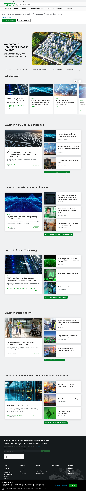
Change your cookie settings (61, 485)
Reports (53, 468)
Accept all (73, 485)
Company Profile (7, 472)
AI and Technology (57, 69)
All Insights (8, 69)
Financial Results (23, 468)
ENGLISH (4, 17)
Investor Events (23, 473)
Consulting (54, 471)
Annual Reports (23, 469)
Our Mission (6, 470)
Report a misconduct (8, 474)
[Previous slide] (75, 81)
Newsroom (6, 478)
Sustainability (70, 69)
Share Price (22, 471)
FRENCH (10, 17)
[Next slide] (79, 81)
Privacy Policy (37, 446)
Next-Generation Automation (40, 69)
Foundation (54, 469)
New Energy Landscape (21, 69)
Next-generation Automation (42, 471)
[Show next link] (79, 70)
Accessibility (6, 476)
